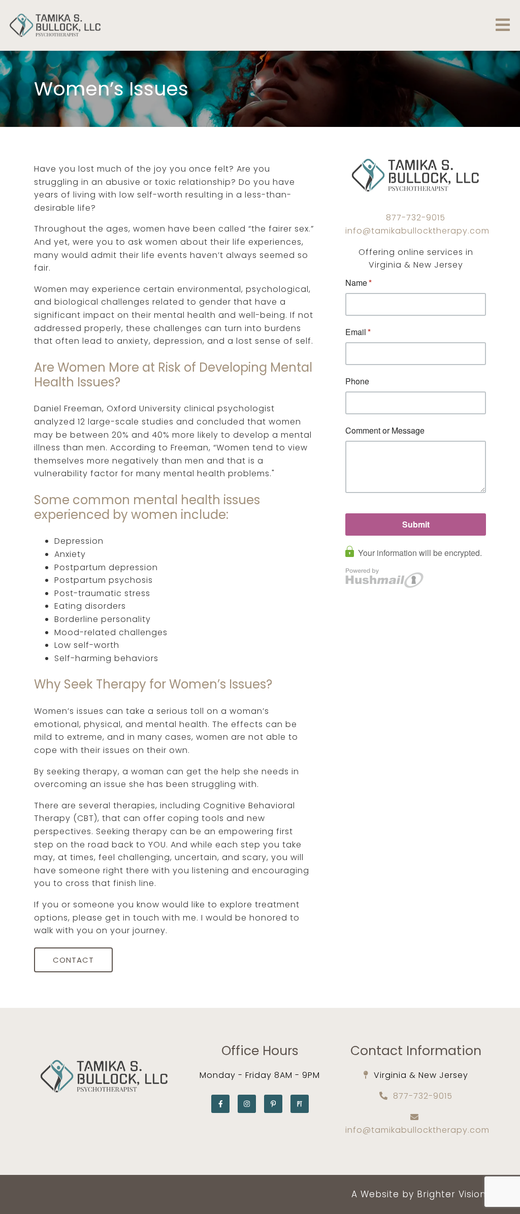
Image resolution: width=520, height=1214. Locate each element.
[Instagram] (247, 1104)
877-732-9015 (415, 217)
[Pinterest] (273, 1104)
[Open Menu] (503, 26)
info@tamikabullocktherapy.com (417, 231)
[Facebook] (220, 1104)
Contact (73, 960)
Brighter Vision (451, 1194)
